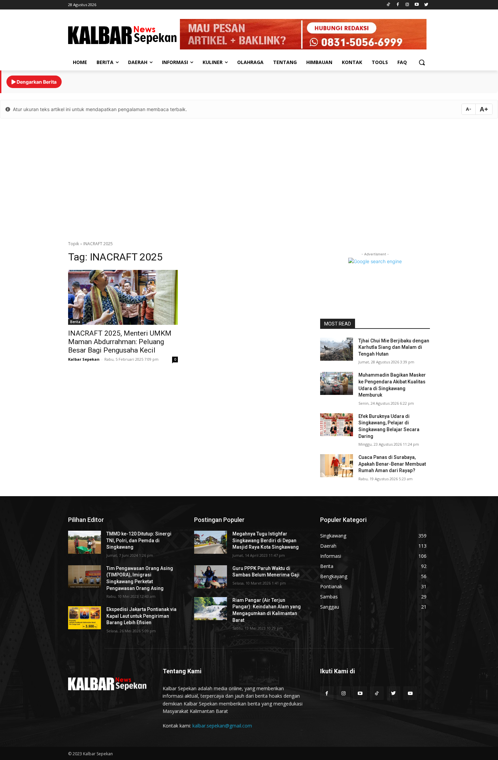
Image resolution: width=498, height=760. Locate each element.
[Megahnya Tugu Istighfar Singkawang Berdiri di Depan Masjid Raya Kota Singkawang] (210, 542)
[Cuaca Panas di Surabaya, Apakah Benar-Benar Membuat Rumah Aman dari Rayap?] (336, 465)
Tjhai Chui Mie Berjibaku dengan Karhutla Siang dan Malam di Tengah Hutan (393, 347)
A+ (484, 109)
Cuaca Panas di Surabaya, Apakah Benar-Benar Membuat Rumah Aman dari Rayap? (392, 464)
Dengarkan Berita (36, 82)
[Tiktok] (388, 5)
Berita (75, 321)
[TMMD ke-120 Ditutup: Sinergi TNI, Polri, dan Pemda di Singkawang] (84, 542)
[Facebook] (398, 5)
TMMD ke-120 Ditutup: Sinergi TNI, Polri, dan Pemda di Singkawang (138, 540)
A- (468, 109)
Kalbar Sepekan (84, 359)
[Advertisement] (249, 177)
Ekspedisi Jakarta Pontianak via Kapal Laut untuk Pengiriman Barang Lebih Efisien (141, 616)
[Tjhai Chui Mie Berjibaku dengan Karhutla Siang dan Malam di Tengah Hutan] (336, 349)
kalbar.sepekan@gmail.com (222, 725)
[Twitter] (426, 5)
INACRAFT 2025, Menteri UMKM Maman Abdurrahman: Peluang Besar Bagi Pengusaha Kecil (119, 341)
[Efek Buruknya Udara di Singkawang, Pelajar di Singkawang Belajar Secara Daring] (336, 424)
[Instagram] (407, 5)
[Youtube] (416, 5)
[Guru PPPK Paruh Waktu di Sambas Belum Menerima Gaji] (210, 576)
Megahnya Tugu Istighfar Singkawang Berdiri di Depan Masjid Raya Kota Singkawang (265, 540)
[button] (422, 62)
